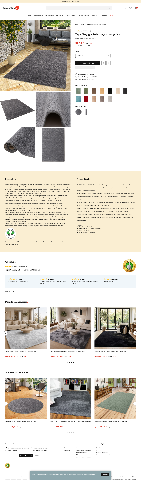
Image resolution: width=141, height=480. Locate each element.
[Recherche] (110, 8)
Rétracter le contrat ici (26, 455)
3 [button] (71, 362)
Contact (37, 455)
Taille (77, 51)
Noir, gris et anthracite (101, 24)
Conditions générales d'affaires (104, 454)
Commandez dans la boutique (83, 457)
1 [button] (67, 362)
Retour (77, 454)
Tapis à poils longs (91, 24)
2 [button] (69, 362)
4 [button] (73, 362)
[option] (70, 1)
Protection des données (102, 452)
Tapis (84, 24)
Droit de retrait (100, 448)
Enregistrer (67, 450)
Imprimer (98, 450)
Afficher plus (9, 291)
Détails (93, 474)
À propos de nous (80, 448)
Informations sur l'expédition (83, 450)
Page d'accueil (78, 24)
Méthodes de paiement (82, 452)
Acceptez (105, 474)
